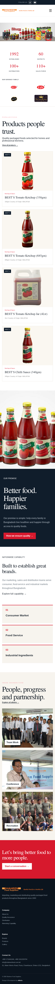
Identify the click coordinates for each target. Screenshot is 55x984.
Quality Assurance (8, 917)
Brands (4, 938)
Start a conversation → (17, 866)
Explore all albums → (10, 702)
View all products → (10, 145)
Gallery (4, 944)
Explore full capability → (14, 594)
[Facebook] (30, 2)
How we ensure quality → (19, 536)
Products (5, 941)
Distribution (6, 920)
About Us (5, 914)
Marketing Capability (9, 923)
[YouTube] (35, 2)
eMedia (20, 980)
